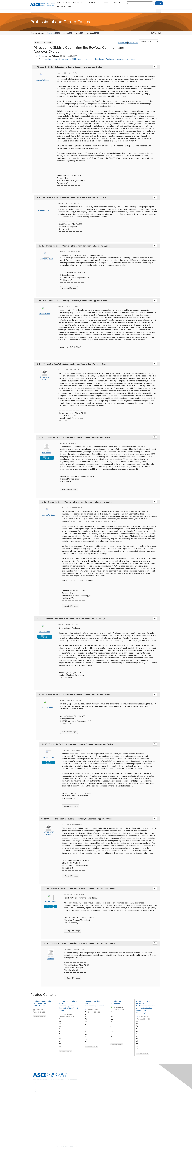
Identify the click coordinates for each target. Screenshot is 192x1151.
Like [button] (155, 67)
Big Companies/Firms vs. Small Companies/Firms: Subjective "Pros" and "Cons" (68, 1006)
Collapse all (133, 43)
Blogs (79, 33)
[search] (128, 3)
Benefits (36, 1120)
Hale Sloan (39, 1010)
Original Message (69, 288)
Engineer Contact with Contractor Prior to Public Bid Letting (42, 1003)
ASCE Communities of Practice (44, 1107)
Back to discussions (44, 42)
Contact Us (37, 1123)
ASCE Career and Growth (42, 1104)
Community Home (37, 33)
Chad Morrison (44, 210)
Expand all (122, 43)
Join (34, 1117)
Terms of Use (38, 1136)
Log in (159, 3)
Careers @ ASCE (39, 1101)
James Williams (42, 80)
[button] (79, 2)
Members (92, 33)
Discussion (53, 33)
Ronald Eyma (44, 632)
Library (67, 33)
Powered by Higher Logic (128, 1146)
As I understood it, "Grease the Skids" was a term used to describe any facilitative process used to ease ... (90, 59)
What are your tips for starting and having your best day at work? (94, 1003)
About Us (36, 1133)
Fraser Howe (44, 313)
